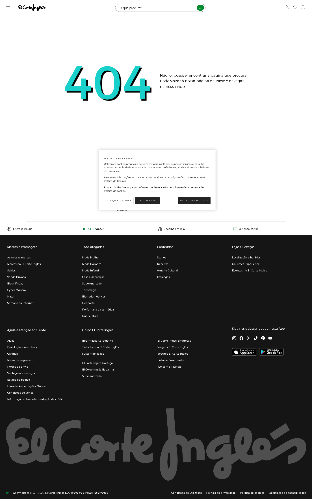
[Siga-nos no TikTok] (256, 338)
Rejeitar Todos (147, 201)
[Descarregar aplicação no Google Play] (271, 352)
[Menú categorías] (8, 8)
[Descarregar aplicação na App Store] (244, 352)
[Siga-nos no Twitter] (248, 338)
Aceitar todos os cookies (194, 201)
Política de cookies (114, 190)
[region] (157, 180)
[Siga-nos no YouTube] (270, 338)
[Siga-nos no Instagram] (234, 338)
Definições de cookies (118, 201)
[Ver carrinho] (303, 8)
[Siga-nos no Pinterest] (263, 338)
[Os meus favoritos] (295, 8)
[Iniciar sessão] (287, 7)
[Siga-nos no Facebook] (241, 338)
